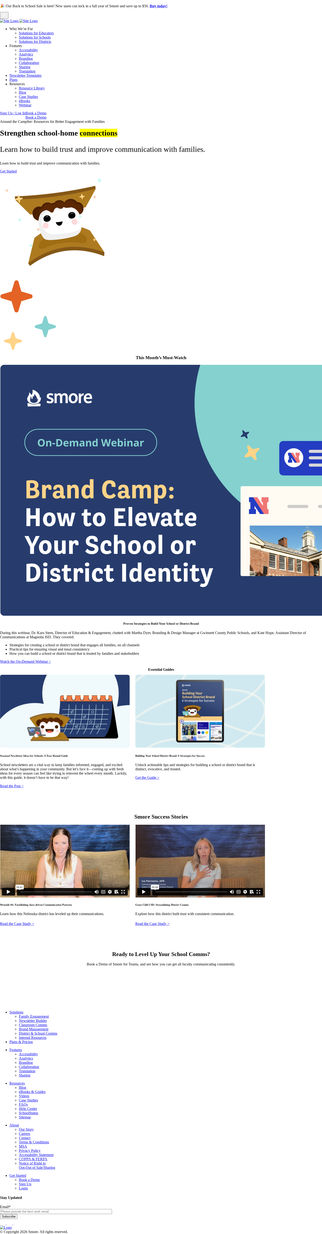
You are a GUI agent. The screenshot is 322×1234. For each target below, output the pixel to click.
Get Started (8, 171)
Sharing (24, 67)
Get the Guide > (147, 778)
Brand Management (33, 1029)
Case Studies (28, 97)
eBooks (24, 101)
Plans (13, 80)
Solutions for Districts (35, 42)
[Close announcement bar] (4, 15)
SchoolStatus (28, 1113)
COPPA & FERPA (33, 1159)
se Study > (26, 924)
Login (23, 1188)
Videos (24, 1096)
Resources (17, 1083)
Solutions (16, 1012)
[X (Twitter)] (16, 1223)
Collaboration (29, 63)
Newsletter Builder (33, 1021)
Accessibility (28, 50)
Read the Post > (12, 786)
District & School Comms (38, 1033)
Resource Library (32, 88)
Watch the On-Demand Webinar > (25, 661)
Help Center (28, 1109)
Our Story (26, 1129)
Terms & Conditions (34, 1142)
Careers (24, 1134)
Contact (24, 1138)
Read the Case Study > (152, 924)
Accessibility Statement (36, 1155)
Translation (27, 71)
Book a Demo (35, 113)
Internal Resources (32, 1038)
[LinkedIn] (10, 1223)
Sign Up (25, 1184)
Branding (26, 58)
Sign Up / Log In (12, 113)
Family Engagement (34, 1016)
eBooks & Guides (32, 1092)
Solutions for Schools (35, 37)
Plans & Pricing (21, 1042)
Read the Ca (9, 924)
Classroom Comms (33, 1025)
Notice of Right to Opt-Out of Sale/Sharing (37, 1165)
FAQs (23, 1104)
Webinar (25, 105)
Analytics (26, 54)
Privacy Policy (30, 1151)
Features (15, 1050)
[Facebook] (3, 1223)
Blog (22, 92)
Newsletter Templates (25, 75)
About (14, 1125)
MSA (23, 1146)
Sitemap (25, 1117)
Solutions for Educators (36, 33)
